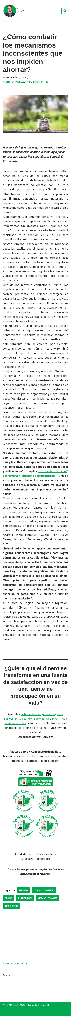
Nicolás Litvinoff (47, 898)
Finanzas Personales (36, 81)
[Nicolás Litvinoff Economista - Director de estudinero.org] (14, 11)
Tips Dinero (11, 906)
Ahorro (7, 81)
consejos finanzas (44, 890)
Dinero (8, 898)
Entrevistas (18, 81)
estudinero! (25, 898)
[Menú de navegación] (57, 11)
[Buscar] (64, 10)
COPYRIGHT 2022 (16, 1012)
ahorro (23, 890)
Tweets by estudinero (16, 963)
